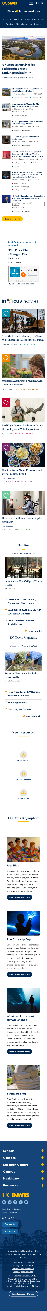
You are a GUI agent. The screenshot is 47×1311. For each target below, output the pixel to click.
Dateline (9, 24)
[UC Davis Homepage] (9, 3)
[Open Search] (37, 3)
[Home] (15, 1195)
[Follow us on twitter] (21, 1202)
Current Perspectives (20, 115)
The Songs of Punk (17, 702)
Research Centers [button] (15, 1164)
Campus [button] (9, 1171)
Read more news (12, 218)
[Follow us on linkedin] (15, 1202)
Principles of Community (23, 1268)
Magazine (18, 19)
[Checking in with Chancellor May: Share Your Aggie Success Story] (6, 104)
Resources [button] (10, 1185)
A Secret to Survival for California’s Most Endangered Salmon (18, 68)
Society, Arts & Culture (21, 163)
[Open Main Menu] (31, 3)
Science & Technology (21, 186)
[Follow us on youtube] (26, 1202)
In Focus (7, 19)
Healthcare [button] (11, 1178)
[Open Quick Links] (42, 3)
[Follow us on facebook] (4, 1202)
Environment (36, 98)
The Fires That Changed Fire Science (19, 254)
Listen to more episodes (23, 283)
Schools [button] (8, 1151)
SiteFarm (36, 1286)
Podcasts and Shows (34, 19)
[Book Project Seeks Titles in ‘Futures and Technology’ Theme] (6, 121)
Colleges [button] (9, 1157)
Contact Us (10, 1224)
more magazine (34, 716)
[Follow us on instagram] (10, 1202)
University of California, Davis (21, 1250)
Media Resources (24, 24)
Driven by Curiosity (20, 183)
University (16, 130)
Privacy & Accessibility (23, 1265)
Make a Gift (10, 1231)
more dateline (35, 631)
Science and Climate (20, 98)
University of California (23, 1271)
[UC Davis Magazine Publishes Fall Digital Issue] (6, 136)
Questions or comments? (22, 1262)
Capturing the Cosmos (19, 709)
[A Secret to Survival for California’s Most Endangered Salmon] (6, 88)
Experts (37, 24)
